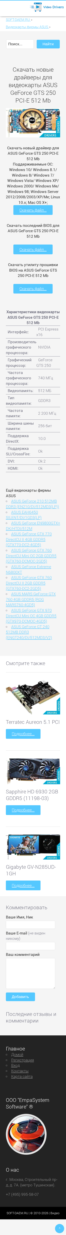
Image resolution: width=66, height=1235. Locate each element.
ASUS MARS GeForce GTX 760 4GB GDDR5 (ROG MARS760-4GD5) (31, 599)
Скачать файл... (33, 209)
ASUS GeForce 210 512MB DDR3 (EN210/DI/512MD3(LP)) (32, 503)
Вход (15, 1065)
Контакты (20, 1070)
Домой (17, 1054)
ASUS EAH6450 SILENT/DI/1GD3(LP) (24, 515)
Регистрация (22, 1059)
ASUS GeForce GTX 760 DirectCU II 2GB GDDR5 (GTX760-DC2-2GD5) (29, 583)
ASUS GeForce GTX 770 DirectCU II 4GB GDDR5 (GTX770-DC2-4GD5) (29, 539)
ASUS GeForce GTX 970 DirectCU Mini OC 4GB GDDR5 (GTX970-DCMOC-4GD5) (31, 616)
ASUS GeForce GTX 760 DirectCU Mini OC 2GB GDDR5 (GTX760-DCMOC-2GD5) (31, 556)
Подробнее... (23, 733)
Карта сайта (22, 1076)
